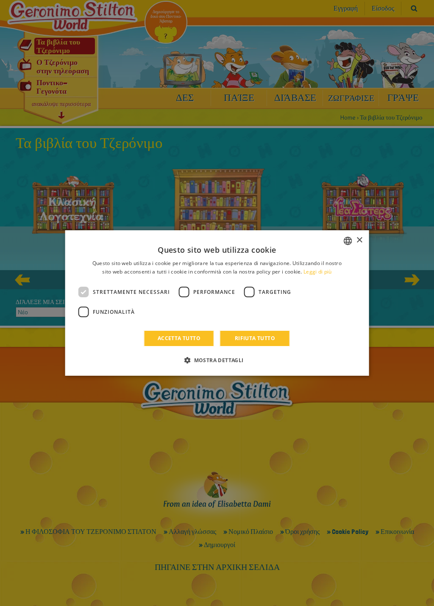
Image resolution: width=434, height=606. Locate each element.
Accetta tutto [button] (179, 338)
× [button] (359, 240)
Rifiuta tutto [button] (255, 338)
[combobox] (347, 241)
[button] (216, 360)
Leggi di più (317, 271)
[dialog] (217, 303)
